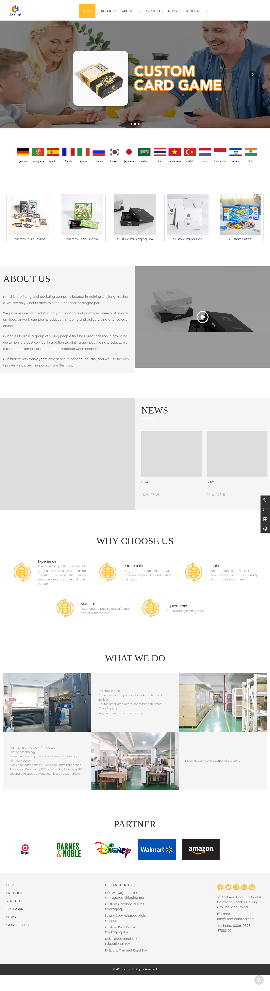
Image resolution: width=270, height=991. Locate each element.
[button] (131, 124)
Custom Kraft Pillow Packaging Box (120, 945)
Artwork (14, 924)
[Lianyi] (14, 10)
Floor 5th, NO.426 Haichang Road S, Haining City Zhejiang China (239, 917)
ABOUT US (14, 916)
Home (11, 900)
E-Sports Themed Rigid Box (126, 965)
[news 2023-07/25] (67, 461)
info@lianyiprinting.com (236, 934)
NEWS (11, 932)
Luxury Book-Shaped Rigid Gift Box (125, 933)
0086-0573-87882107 (234, 943)
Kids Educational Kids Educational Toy (121, 956)
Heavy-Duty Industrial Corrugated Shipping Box (124, 910)
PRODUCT (14, 908)
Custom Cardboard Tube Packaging (124, 922)
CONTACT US (17, 940)
